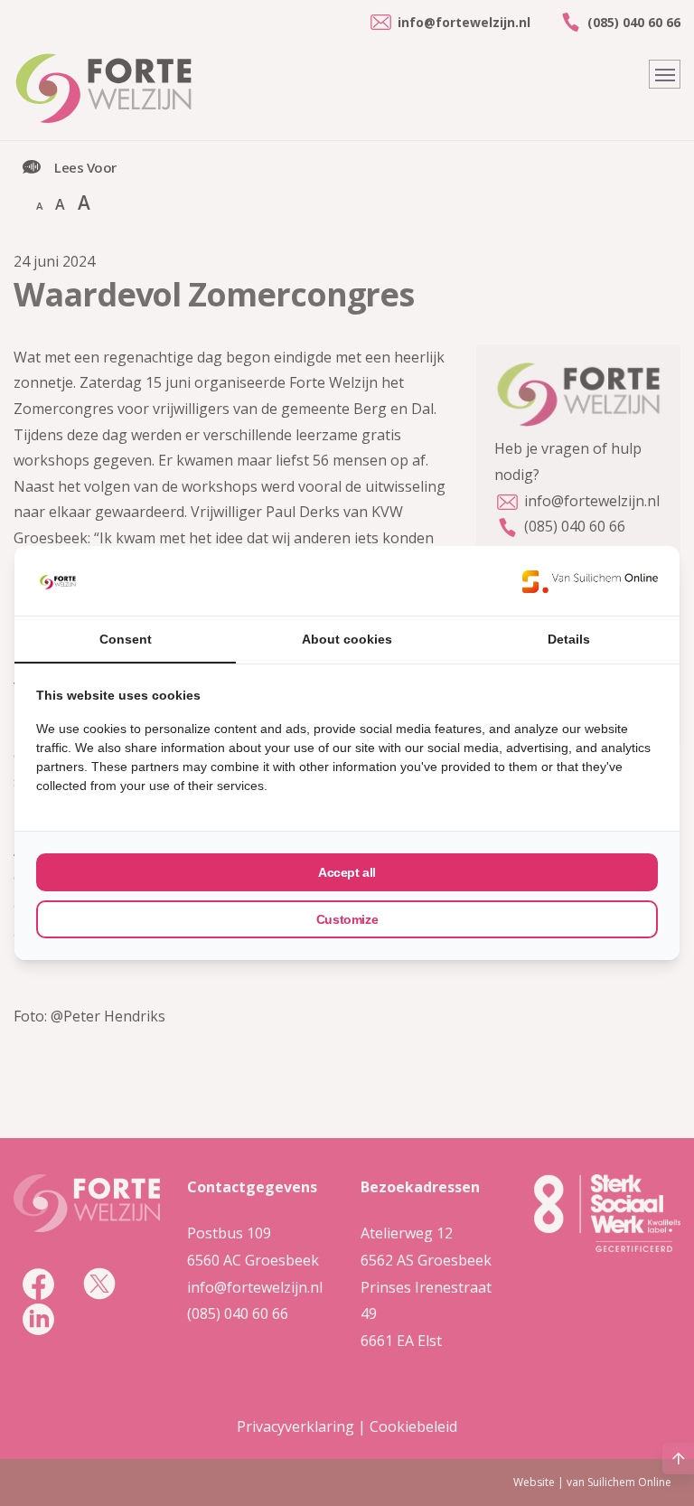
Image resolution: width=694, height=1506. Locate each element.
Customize (347, 919)
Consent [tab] (125, 639)
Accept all (347, 872)
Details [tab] (569, 639)
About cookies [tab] (347, 639)
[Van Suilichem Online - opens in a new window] (590, 581)
